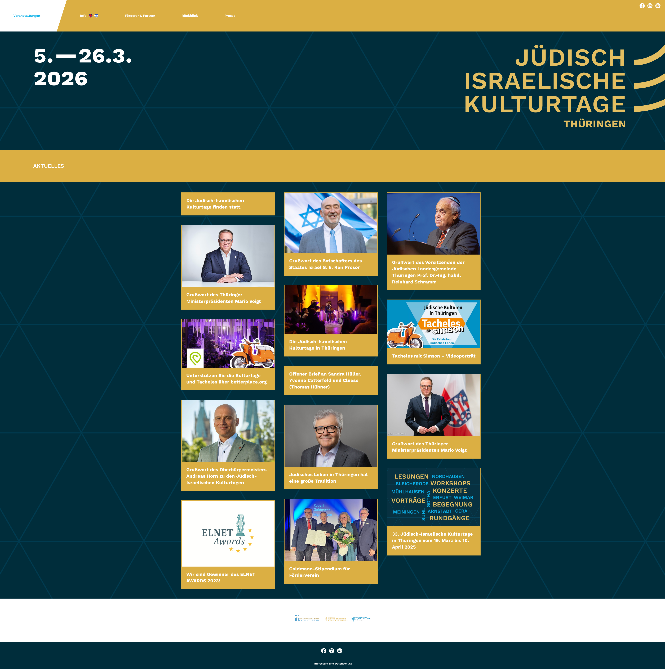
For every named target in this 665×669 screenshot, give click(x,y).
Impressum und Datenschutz (332, 663)
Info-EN (90, 15)
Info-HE (96, 15)
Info (83, 16)
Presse (230, 16)
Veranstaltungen (26, 16)
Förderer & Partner (140, 16)
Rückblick (190, 16)
